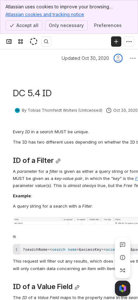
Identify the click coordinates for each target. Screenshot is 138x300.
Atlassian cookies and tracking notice (44, 14)
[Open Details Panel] (122, 257)
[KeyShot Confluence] (33, 41)
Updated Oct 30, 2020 (85, 58)
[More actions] (133, 58)
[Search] (46, 41)
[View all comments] (122, 244)
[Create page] (122, 270)
